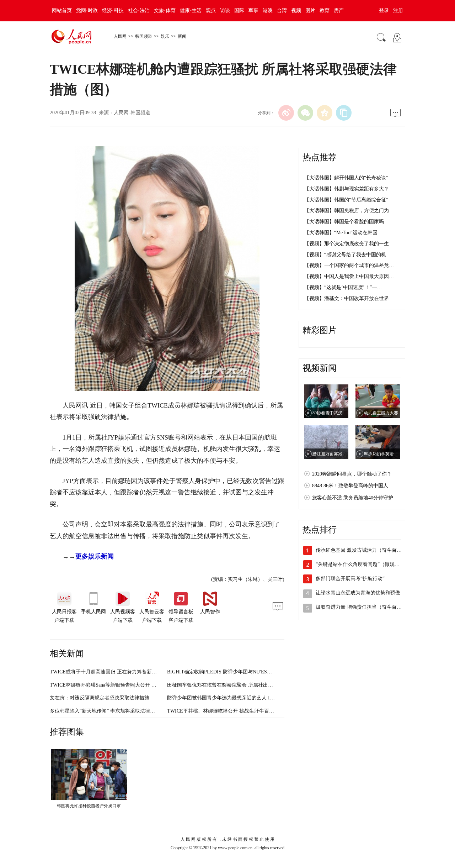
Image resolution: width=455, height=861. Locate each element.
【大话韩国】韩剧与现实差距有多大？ (346, 188)
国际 (239, 10)
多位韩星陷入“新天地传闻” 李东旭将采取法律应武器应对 (112, 711)
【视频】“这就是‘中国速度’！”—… (343, 287)
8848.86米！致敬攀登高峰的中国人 (350, 485)
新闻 (182, 36)
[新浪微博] (286, 113)
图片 (310, 10)
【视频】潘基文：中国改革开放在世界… (349, 298)
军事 (253, 10)
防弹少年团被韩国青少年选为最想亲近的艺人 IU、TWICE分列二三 (240, 697)
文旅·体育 (165, 10)
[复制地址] (344, 113)
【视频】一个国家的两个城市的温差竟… (349, 265)
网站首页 (62, 10)
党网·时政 (87, 10)
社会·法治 (139, 10)
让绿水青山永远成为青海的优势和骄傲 (358, 592)
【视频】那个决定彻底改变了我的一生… (349, 243)
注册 (398, 10)
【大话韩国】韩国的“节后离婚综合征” (346, 200)
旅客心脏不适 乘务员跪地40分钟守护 (352, 497)
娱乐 (165, 36)
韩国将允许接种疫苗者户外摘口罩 (89, 805)
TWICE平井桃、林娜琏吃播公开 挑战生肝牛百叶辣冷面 (228, 711)
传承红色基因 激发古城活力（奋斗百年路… (364, 550)
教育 (325, 10)
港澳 (268, 10)
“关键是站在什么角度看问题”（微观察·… (361, 564)
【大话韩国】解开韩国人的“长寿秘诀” (346, 177)
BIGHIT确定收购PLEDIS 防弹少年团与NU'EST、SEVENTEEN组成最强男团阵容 (255, 671)
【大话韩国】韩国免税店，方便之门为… (349, 210)
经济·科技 (113, 10)
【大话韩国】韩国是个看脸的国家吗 (344, 221)
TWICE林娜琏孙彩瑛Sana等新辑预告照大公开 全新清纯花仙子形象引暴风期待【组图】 (145, 685)
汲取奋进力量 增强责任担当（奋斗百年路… (364, 607)
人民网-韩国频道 (132, 112)
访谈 (225, 10)
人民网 (120, 36)
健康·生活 (191, 10)
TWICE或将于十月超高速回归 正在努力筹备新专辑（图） (113, 671)
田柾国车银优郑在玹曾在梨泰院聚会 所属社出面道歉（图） (232, 685)
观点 (211, 10)
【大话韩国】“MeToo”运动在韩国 (341, 232)
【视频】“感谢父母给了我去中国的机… (347, 254)
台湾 (282, 10)
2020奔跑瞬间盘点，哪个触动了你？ (352, 474)
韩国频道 (143, 36)
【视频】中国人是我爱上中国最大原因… (349, 276)
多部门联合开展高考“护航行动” (350, 578)
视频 (296, 10)
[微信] (305, 113)
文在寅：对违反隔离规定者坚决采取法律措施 (99, 697)
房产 (339, 10)
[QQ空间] (324, 113)
